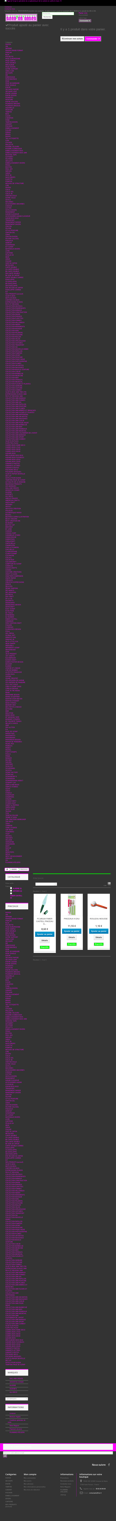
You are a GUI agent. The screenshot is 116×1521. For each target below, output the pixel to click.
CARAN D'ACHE (10, 537)
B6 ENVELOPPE (11, 283)
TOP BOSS (9, 830)
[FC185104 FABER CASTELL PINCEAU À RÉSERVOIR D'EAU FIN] (45, 905)
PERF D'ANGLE (10, 85)
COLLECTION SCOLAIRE (14, 335)
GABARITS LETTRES (12, 466)
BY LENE (8, 529)
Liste (109, 885)
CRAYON (8, 226)
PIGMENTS (9, 97)
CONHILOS (9, 566)
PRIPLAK (8, 52)
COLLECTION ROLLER (13, 337)
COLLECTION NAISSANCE (14, 367)
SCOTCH (8, 770)
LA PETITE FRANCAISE (13, 672)
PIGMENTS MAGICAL (12, 106)
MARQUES (13, 1372)
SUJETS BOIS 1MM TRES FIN (15, 392)
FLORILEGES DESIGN (13, 629)
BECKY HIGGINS (11, 519)
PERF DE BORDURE (12, 83)
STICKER (8, 142)
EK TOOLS (9, 613)
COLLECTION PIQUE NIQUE (15, 359)
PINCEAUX (9, 241)
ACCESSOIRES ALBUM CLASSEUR (17, 216)
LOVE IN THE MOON (12, 690)
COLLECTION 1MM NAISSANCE (16, 418)
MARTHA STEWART (12, 701)
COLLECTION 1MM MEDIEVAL (15, 431)
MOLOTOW (9, 713)
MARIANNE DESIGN (12, 695)
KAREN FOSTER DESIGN (14, 662)
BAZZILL (8, 515)
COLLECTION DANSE (12, 314)
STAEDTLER (9, 795)
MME (7, 711)
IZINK (7, 652)
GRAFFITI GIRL (10, 637)
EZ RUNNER (9, 617)
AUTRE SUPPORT (11, 69)
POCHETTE (9, 56)
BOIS (7, 114)
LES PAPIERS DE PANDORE (15, 682)
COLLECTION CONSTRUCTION (16, 312)
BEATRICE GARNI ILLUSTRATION (17, 517)
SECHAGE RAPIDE (12, 89)
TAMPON (8, 112)
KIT (6, 292)
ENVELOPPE (9, 279)
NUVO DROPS (10, 177)
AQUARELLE (9, 108)
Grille (105, 885)
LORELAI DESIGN (11, 688)
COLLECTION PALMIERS (14, 333)
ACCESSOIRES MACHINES (14, 204)
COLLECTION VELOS (12, 339)
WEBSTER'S (9, 852)
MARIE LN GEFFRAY (12, 697)
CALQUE (8, 261)
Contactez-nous (10, 9)
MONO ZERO (9, 715)
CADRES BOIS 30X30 (12, 449)
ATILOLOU (9, 511)
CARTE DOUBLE (11, 267)
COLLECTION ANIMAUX (13, 310)
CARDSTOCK (10, 539)
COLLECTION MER (11, 378)
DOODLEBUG (10, 603)
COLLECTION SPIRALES (14, 380)
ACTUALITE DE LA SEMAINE (15, 482)
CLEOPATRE (9, 555)
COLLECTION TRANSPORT (14, 345)
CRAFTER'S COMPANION (14, 576)
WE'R (7, 850)
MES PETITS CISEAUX (13, 707)
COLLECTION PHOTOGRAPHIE (16, 361)
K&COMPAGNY (10, 658)
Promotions (64, 1478)
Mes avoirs (27, 1481)
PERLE (7, 165)
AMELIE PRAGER (11, 498)
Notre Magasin (14, 1425)
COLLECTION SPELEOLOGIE (15, 341)
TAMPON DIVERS (11, 122)
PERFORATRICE (11, 79)
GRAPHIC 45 (9, 639)
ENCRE (8, 87)
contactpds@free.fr (95, 1493)
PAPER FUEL (10, 733)
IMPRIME (8, 48)
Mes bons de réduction (32, 1490)
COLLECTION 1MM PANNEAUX (16, 429)
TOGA (7, 823)
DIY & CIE (8, 598)
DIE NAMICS (9, 590)
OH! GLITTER (10, 727)
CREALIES (9, 580)
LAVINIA (8, 676)
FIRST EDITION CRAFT (13, 623)
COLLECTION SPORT (12, 355)
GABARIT (8, 124)
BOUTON (8, 167)
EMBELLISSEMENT (12, 128)
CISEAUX (8, 206)
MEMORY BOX (10, 705)
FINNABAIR (9, 621)
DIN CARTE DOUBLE (12, 273)
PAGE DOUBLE (10, 63)
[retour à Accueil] (7, 869)
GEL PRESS (9, 633)
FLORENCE (9, 627)
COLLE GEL (9, 191)
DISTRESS (9, 594)
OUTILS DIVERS (11, 210)
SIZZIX (7, 789)
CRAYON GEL (10, 232)
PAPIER (8, 44)
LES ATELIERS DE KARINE (14, 680)
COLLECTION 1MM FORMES (15, 400)
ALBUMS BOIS (10, 453)
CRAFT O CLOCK (11, 574)
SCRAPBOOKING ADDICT (14, 780)
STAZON (8, 799)
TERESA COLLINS (11, 815)
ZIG (6, 860)
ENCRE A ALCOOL (11, 101)
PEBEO (8, 748)
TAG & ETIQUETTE (12, 138)
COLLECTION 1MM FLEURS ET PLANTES (19, 412)
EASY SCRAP (10, 609)
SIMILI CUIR (9, 71)
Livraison (12, 1413)
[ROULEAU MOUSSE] (99, 905)
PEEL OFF (9, 169)
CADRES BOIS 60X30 (12, 451)
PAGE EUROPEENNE (12, 59)
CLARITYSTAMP (11, 553)
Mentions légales (15, 1417)
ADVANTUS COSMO (12, 490)
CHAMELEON (10, 545)
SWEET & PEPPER (12, 805)
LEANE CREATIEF (11, 678)
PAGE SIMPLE (10, 61)
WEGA (7, 854)
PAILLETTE (9, 144)
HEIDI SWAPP (10, 643)
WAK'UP (8, 848)
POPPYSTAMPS (11, 752)
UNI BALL (8, 836)
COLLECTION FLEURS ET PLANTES (18, 384)
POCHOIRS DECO (11, 470)
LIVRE (7, 251)
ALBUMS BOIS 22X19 (12, 459)
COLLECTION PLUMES (13, 363)
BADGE (8, 136)
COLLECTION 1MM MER (13, 427)
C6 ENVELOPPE (11, 281)
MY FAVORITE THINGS (13, 721)
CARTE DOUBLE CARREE (14, 277)
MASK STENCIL (10, 703)
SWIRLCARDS (10, 807)
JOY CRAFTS (10, 656)
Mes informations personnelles (35, 1487)
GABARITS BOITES (12, 468)
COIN (7, 140)
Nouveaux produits (67, 1481)
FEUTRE (8, 228)
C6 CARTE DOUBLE (12, 269)
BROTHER (9, 527)
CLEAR (7, 116)
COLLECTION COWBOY (13, 390)
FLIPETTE (8, 179)
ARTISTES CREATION (13, 508)
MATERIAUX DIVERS (12, 249)
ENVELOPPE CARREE (13, 290)
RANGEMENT (10, 212)
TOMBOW (8, 825)
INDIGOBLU (9, 645)
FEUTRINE (9, 159)
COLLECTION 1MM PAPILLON (15, 404)
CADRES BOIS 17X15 (12, 447)
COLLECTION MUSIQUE (13, 328)
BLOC (7, 54)
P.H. (6, 729)
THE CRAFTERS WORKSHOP (15, 819)
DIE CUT (8, 476)
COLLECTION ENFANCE (13, 316)
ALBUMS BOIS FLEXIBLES (14, 457)
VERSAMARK (10, 844)
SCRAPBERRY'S (11, 776)
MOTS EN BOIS (10, 298)
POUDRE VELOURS (12, 146)
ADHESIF (8, 243)
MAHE (7, 693)
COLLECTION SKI (11, 347)
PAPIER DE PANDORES (13, 742)
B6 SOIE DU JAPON (12, 275)
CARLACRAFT (10, 541)
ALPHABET (9, 157)
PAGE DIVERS (10, 67)
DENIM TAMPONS (11, 588)
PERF (7, 81)
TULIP (7, 834)
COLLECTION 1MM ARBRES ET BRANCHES (20, 410)
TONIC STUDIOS (11, 828)
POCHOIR (8, 126)
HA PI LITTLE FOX (11, 641)
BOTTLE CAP (10, 525)
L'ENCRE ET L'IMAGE (12, 668)
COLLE (7, 189)
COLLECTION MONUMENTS (15, 326)
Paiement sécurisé (15, 1429)
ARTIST (8, 506)
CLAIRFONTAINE (11, 551)
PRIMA (7, 756)
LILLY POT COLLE (11, 684)
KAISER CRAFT (10, 660)
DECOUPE (9, 73)
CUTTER (8, 208)
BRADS (8, 134)
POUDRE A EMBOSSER (13, 149)
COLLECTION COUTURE (13, 388)
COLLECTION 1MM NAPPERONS (16, 414)
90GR (7, 257)
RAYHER (8, 760)
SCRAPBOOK (10, 245)
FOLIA (7, 631)
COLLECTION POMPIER (13, 353)
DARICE (8, 584)
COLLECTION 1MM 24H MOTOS (16, 416)
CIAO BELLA (9, 549)
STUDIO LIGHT (10, 803)
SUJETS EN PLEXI (11, 441)
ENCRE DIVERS (11, 95)
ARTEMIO (8, 504)
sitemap (63, 1495)
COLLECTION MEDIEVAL (14, 382)
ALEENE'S (9, 494)
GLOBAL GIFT (10, 635)
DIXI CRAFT (9, 596)
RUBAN (8, 132)
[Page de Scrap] (21, 17)
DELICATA (8, 586)
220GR (7, 259)
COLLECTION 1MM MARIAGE (15, 435)
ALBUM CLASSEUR (12, 214)
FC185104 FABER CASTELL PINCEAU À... (44, 921)
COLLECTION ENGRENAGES (15, 308)
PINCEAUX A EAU (72, 919)
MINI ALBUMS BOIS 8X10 (14, 455)
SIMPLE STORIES (11, 787)
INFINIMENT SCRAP (12, 648)
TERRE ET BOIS (11, 817)
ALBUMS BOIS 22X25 (12, 461)
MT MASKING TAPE (12, 717)
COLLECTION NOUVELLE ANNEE (16, 349)
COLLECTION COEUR (12, 371)
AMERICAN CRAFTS (12, 500)
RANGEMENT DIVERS (13, 224)
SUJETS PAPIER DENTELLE (15, 474)
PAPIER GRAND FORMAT (14, 50)
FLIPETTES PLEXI (11, 443)
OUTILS (8, 200)
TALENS (8, 811)
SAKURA (8, 762)
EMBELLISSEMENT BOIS (14, 151)
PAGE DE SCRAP (11, 731)
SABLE (7, 173)
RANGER (8, 758)
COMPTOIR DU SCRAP (13, 564)
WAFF (7, 846)
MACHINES (9, 202)
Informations (16, 1407)
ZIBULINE (8, 858)
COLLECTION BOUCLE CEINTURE (17, 369)
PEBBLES (8, 746)
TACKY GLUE (10, 809)
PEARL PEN (9, 744)
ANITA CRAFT (10, 502)
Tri (34, 884)
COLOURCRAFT (10, 562)
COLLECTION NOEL (12, 331)
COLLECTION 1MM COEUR (14, 421)
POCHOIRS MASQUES (13, 472)
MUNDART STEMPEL (12, 719)
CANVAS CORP (10, 533)
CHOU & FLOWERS (12, 547)
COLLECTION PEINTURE (14, 357)
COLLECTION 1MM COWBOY (15, 439)
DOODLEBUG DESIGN (13, 605)
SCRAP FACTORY (11, 772)
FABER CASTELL (11, 619)
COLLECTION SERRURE (13, 386)
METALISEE (9, 265)
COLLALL (8, 558)
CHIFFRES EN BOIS (12, 300)
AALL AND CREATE (12, 488)
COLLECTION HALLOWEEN (14, 322)
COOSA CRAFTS (11, 568)
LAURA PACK (10, 674)
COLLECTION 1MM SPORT (14, 437)
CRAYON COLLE (11, 196)
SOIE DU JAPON (11, 263)
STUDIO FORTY (10, 801)
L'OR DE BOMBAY (11, 670)
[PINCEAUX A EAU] (72, 905)
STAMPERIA (9, 797)
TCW (7, 813)
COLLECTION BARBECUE (14, 373)
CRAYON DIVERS (11, 236)
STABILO (8, 793)
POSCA (8, 754)
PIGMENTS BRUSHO (12, 104)
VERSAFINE (9, 842)
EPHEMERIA (9, 615)
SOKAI (7, 791)
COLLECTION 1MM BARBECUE (16, 425)
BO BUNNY (9, 523)
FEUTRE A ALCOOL (12, 239)
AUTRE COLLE (10, 198)
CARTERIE (9, 253)
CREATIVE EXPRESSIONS (14, 582)
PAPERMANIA (10, 738)
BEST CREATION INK (12, 521)
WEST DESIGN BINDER (13, 856)
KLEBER (8, 666)
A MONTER (9, 118)
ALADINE (8, 492)
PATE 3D (8, 175)
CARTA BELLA (10, 543)
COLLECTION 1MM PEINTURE (15, 406)
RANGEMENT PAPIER (13, 222)
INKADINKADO (10, 650)
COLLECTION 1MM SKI (13, 402)
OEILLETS (9, 161)
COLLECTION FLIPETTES (14, 318)
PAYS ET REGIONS (12, 304)
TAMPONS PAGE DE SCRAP (15, 480)
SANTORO (9, 764)
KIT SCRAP (9, 247)
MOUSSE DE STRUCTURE (14, 183)
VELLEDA (8, 840)
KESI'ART (8, 664)
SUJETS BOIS (10, 296)
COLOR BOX (9, 560)
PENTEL (8, 750)
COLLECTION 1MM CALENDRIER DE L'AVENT (21, 433)
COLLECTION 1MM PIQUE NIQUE (17, 423)
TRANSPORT (9, 220)
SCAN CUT (9, 766)
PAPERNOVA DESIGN (13, 740)
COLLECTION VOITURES (14, 343)
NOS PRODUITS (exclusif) (14, 294)
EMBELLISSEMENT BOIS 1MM (16, 153)
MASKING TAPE (11, 155)
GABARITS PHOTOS (12, 463)
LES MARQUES (10, 486)
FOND (7, 120)
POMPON (8, 181)
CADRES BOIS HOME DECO (15, 445)
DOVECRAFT (9, 607)
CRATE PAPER (10, 578)
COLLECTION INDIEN (12, 324)
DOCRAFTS (9, 600)
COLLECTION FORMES (13, 320)
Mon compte (30, 1474)
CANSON (8, 531)
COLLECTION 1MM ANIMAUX (15, 398)
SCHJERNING (10, 768)
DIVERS (8, 187)
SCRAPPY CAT (10, 783)
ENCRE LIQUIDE (11, 93)
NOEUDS (8, 171)
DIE (6, 75)
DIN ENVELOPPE (11, 286)
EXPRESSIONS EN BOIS (14, 302)
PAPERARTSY (10, 735)
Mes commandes (30, 1478)
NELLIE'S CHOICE (11, 723)
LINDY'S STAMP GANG (13, 686)
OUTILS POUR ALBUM (13, 478)
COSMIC (8, 570)
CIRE (7, 185)
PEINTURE (9, 99)
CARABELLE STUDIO (12, 535)
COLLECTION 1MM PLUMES (15, 408)
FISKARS (8, 625)
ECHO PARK (9, 611)
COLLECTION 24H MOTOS (14, 365)
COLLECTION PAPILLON (13, 351)
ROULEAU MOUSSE (99, 919)
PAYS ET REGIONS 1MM (14, 396)
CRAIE (7, 234)
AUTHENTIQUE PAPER (13, 513)
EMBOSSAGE (10, 77)
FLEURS (8, 130)
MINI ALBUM (9, 65)
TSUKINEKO (9, 832)
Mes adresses (28, 1484)
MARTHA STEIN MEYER (13, 699)
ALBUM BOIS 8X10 (11, 218)
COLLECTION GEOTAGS (13, 306)
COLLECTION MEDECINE (14, 376)
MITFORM (8, 709)
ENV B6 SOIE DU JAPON (14, 288)
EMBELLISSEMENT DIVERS (15, 163)
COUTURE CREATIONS (13, 572)
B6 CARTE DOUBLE (12, 271)
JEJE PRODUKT (11, 654)
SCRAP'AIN (9, 774)
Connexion (8, 7)
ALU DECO (9, 496)
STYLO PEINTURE (11, 230)
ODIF (7, 725)
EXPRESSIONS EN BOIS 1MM (16, 394)
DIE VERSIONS (10, 592)
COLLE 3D (8, 194)
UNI (6, 46)
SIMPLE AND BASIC (12, 785)
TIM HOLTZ (9, 821)
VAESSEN (8, 838)
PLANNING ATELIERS (12, 862)
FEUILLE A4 (9, 255)
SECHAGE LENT (11, 91)
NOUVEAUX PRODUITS (13, 484)
